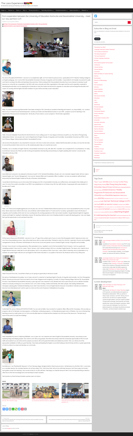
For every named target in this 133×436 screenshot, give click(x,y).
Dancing (96, 76)
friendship (109, 195)
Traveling (96, 146)
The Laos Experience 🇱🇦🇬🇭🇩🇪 (16, 3)
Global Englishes (98, 89)
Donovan (31, 434)
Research (84, 10)
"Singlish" (100, 182)
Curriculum (97, 71)
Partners (10, 10)
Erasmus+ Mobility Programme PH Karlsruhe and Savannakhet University (109, 192)
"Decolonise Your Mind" (100, 47)
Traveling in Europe (99, 148)
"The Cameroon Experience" (101, 51)
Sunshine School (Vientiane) (99, 212)
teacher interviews (109, 212)
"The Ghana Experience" (100, 54)
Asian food (118, 182)
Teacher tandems (98, 131)
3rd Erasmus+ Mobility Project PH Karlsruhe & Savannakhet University (115, 249)
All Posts (5, 24)
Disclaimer (98, 169)
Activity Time (112, 182)
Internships (97, 98)
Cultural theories (98, 69)
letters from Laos (113, 206)
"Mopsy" (96, 182)
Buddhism (128, 187)
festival (103, 195)
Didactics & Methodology (100, 80)
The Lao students (98, 140)
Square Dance (127, 209)
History (96, 93)
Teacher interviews (98, 129)
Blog (24, 10)
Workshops (97, 157)
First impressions (12, 24)
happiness (116, 195)
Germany (96, 87)
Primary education (33, 10)
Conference (97, 64)
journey (101, 198)
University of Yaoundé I (117, 263)
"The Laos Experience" (99, 56)
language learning (108, 198)
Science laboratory (113, 209)
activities (106, 182)
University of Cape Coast (117, 261)
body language (121, 187)
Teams (17, 10)
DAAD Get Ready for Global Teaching (103, 73)
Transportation (97, 144)
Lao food (97, 204)
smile (123, 209)
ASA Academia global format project (103, 62)
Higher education (74, 10)
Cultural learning (98, 67)
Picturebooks (97, 109)
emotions (105, 190)
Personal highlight (98, 107)
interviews (96, 198)
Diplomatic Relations (98, 190)
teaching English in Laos (10, 25)
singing (119, 209)
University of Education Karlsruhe (114, 245)
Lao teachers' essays (111, 204)
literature (119, 206)
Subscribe (97, 38)
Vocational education (61, 10)
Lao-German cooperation (118, 198)
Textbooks (96, 137)
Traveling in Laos (98, 151)
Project (3, 10)
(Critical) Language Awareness (101, 58)
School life (96, 120)
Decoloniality (97, 78)
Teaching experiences (99, 133)
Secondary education (47, 10)
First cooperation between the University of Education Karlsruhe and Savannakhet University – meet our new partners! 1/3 (75, 401)
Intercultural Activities (99, 95)
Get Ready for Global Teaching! (117, 269)
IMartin (17, 21)
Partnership (20, 24)
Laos (95, 100)
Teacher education (98, 126)
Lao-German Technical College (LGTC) (115, 201)
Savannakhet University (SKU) (30, 24)
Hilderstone (123, 195)
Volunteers (97, 155)
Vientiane (96, 217)
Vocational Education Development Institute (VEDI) (111, 217)
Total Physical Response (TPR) (123, 215)
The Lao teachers (42, 24)
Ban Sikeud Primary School (108, 187)
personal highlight (104, 209)
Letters (96, 102)
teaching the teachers (21, 25)
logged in (9, 428)
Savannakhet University (115, 244)
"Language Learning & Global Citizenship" (104, 49)
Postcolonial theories (99, 111)
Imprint (97, 170)
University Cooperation (100, 153)
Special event (97, 124)
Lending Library (121, 204)
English (96, 82)
